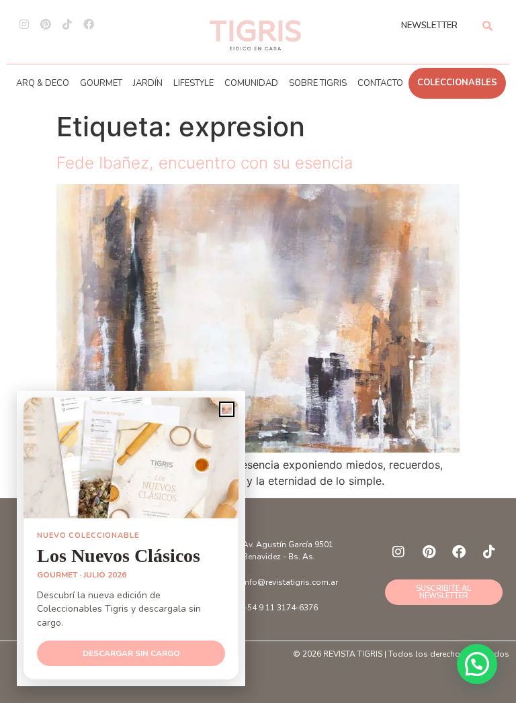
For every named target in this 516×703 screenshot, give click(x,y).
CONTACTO (380, 83)
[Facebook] (88, 24)
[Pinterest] (45, 24)
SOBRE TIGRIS (318, 83)
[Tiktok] (67, 24)
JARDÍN (148, 83)
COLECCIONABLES (457, 83)
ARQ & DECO (42, 83)
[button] (477, 664)
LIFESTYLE (193, 83)
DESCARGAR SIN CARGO (131, 653)
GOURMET (101, 83)
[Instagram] (24, 24)
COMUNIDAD (251, 83)
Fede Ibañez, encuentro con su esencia (204, 163)
